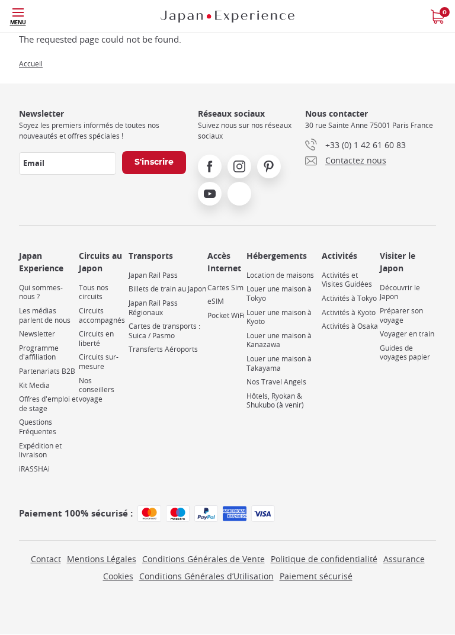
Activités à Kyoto (349, 312)
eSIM (215, 301)
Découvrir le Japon (400, 292)
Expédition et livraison (40, 450)
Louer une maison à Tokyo (279, 293)
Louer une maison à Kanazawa (279, 340)
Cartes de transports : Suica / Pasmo (164, 331)
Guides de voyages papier (405, 353)
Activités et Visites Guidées (347, 280)
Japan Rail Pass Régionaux (153, 308)
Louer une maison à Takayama (279, 363)
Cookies (118, 576)
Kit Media (34, 385)
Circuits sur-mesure (98, 361)
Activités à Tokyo (349, 298)
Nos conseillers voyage (96, 389)
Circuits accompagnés (102, 315)
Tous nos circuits (93, 292)
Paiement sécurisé (316, 576)
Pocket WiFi (226, 315)
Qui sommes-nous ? (41, 292)
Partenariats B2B (47, 371)
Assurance (404, 559)
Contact (46, 559)
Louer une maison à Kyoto (279, 317)
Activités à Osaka (350, 326)
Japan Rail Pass (153, 275)
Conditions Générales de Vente (203, 559)
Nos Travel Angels (276, 381)
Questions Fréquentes (37, 427)
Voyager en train (407, 333)
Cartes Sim (225, 287)
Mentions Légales (101, 559)
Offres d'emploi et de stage (48, 404)
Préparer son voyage (401, 315)
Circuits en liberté (96, 338)
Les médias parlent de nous (45, 315)
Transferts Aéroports (163, 349)
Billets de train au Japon (167, 288)
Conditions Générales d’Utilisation (206, 576)
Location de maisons (280, 275)
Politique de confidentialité (324, 559)
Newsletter (37, 333)
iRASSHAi (34, 468)
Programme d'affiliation (39, 353)
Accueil (31, 63)
